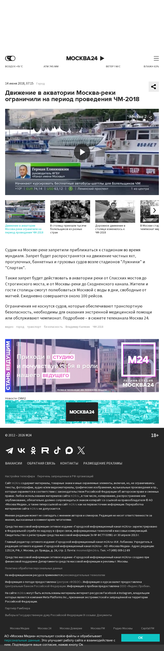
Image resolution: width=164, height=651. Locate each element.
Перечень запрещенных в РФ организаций (65, 476)
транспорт (34, 326)
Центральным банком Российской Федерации (35, 586)
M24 (29, 435)
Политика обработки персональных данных (33, 568)
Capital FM (147, 628)
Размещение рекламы (102, 463)
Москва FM (98, 628)
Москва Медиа (19, 628)
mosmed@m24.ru (87, 550)
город (20, 326)
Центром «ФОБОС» (69, 582)
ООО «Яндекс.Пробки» (135, 586)
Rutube (45, 450)
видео (9, 326)
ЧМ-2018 (98, 326)
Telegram (9, 450)
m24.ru (16, 483)
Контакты (69, 463)
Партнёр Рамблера (17, 608)
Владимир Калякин (78, 326)
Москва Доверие (71, 628)
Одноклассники (33, 450)
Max (69, 450)
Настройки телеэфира (20, 476)
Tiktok (57, 450)
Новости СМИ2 (15, 398)
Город (40, 84)
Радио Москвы (123, 628)
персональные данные (22, 640)
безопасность (53, 326)
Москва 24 (82, 58)
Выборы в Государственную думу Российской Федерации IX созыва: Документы (58, 615)
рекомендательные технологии (84, 575)
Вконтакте (21, 450)
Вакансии (13, 463)
